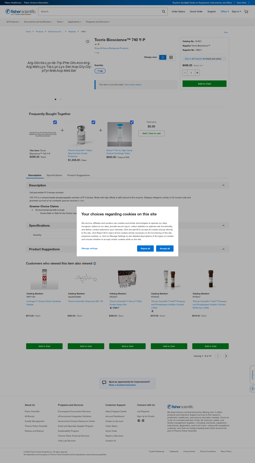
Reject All (145, 248)
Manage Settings (89, 248)
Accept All (165, 248)
